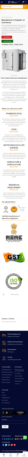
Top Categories (6, 367)
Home (3, 392)
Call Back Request (6, 397)
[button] (3, 209)
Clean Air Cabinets (6, 377)
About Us (4, 395)
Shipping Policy (18, 381)
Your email (4, 419)
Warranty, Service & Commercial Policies (19, 370)
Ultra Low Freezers (6, 382)
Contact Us (17, 383)
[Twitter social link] (6, 445)
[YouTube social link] (12, 445)
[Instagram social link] (9, 445)
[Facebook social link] (3, 445)
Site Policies (18, 367)
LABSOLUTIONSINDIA (21, 450)
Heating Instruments (6, 369)
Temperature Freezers (7, 374)
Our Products (5, 400)
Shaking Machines (6, 379)
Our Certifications (6, 402)
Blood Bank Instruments (7, 372)
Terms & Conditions (19, 378)
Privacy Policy (18, 373)
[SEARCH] (25, 6)
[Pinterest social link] (15, 445)
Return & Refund (18, 376)
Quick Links (5, 390)
